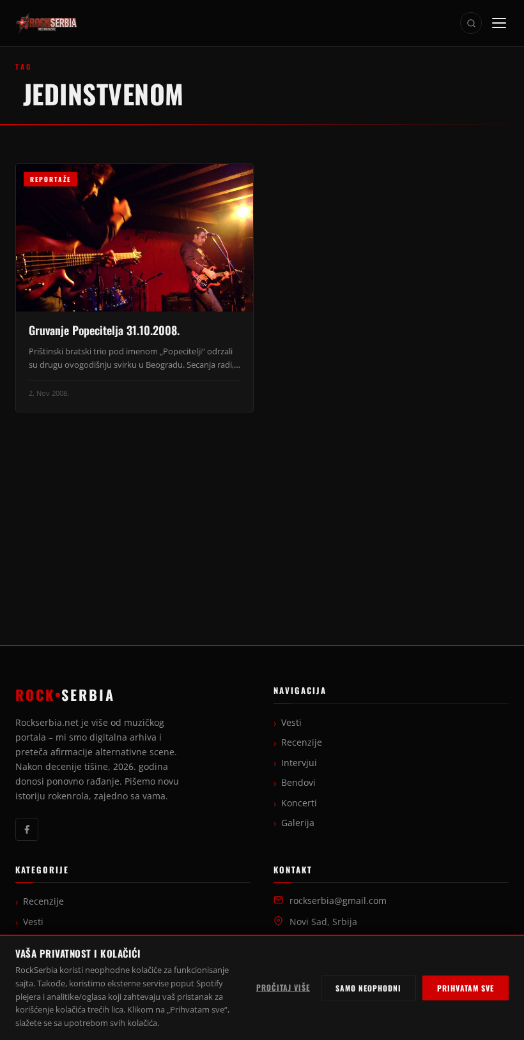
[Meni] (499, 23)
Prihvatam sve (465, 988)
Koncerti (299, 803)
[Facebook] (26, 829)
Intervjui (299, 763)
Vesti (291, 722)
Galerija (297, 823)
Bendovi (298, 782)
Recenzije (301, 742)
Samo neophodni (368, 988)
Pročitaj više (283, 987)
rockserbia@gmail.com (338, 901)
